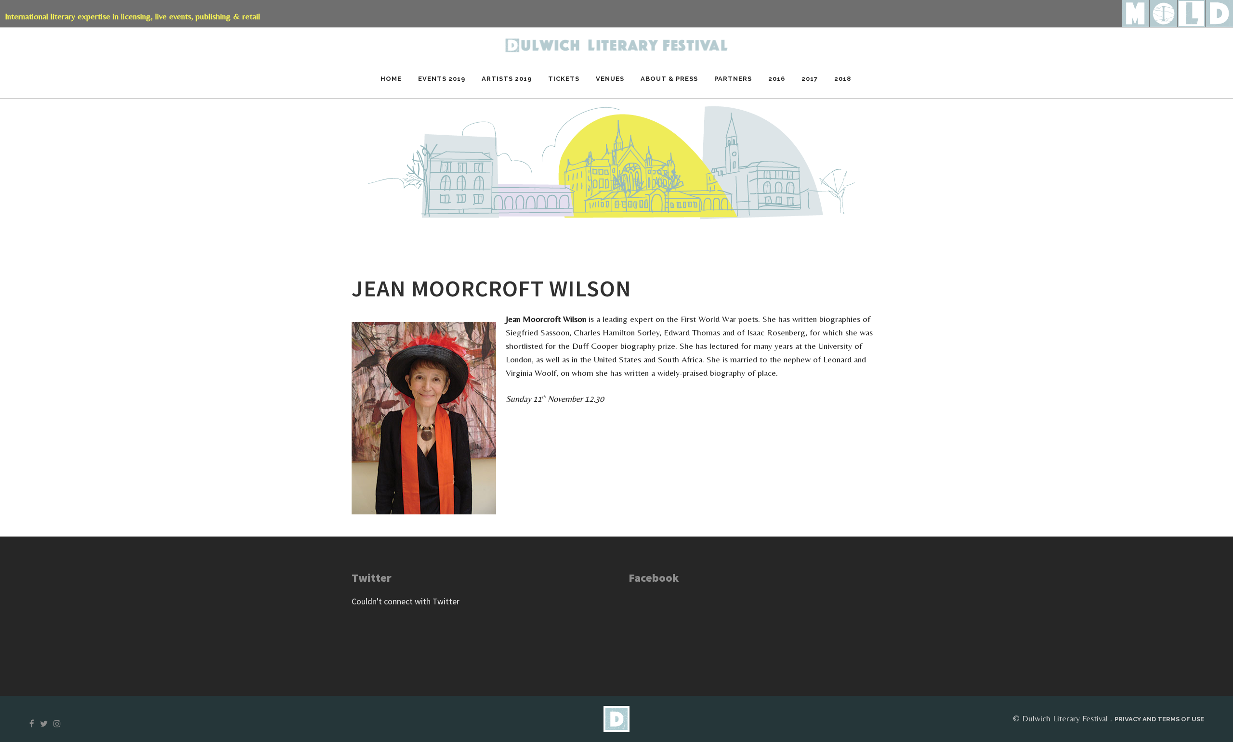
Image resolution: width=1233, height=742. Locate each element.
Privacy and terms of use (1159, 719)
